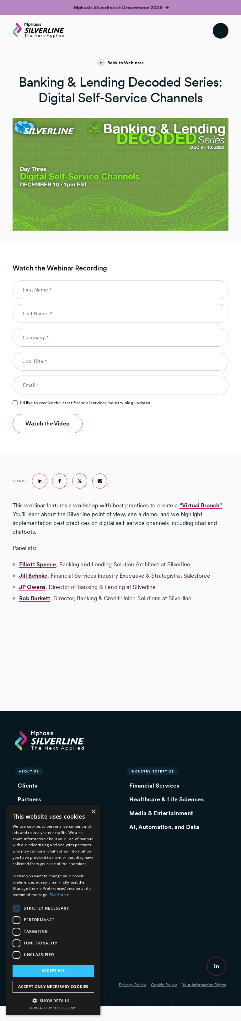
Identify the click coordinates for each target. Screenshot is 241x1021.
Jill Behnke (33, 575)
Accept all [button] (53, 970)
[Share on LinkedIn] (39, 481)
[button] (53, 1000)
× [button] (93, 812)
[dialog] (53, 910)
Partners (29, 799)
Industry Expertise (152, 771)
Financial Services (154, 785)
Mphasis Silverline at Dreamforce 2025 (118, 7)
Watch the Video (47, 423)
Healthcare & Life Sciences (166, 799)
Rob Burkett (34, 598)
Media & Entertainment (161, 813)
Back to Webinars (125, 62)
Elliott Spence (37, 564)
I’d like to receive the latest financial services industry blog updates (85, 402)
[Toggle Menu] (220, 31)
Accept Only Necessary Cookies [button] (53, 986)
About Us (29, 771)
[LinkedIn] (216, 966)
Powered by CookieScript (53, 1008)
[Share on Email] (99, 481)
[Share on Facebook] (59, 481)
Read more (60, 894)
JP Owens (32, 587)
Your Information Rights (204, 984)
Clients (27, 785)
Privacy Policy (132, 984)
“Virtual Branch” (200, 505)
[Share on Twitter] (79, 481)
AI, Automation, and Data (164, 827)
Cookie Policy (164, 984)
